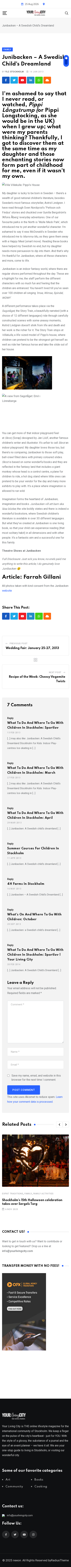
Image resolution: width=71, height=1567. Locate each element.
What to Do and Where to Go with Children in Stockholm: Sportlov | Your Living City (35, 954)
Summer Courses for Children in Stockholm (33, 851)
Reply (10, 718)
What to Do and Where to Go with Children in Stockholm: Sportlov (35, 725)
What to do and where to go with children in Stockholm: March (35, 770)
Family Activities (43, 1193)
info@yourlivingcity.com (20, 1515)
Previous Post (19, 643)
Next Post (55, 672)
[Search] (66, 13)
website (7, 590)
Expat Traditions (12, 1193)
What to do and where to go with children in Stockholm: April (35, 815)
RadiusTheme (60, 1560)
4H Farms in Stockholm (25, 883)
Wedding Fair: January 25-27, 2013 (32, 648)
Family (28, 1193)
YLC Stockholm (14, 72)
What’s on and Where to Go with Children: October (34, 917)
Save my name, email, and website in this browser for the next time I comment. (36, 1077)
